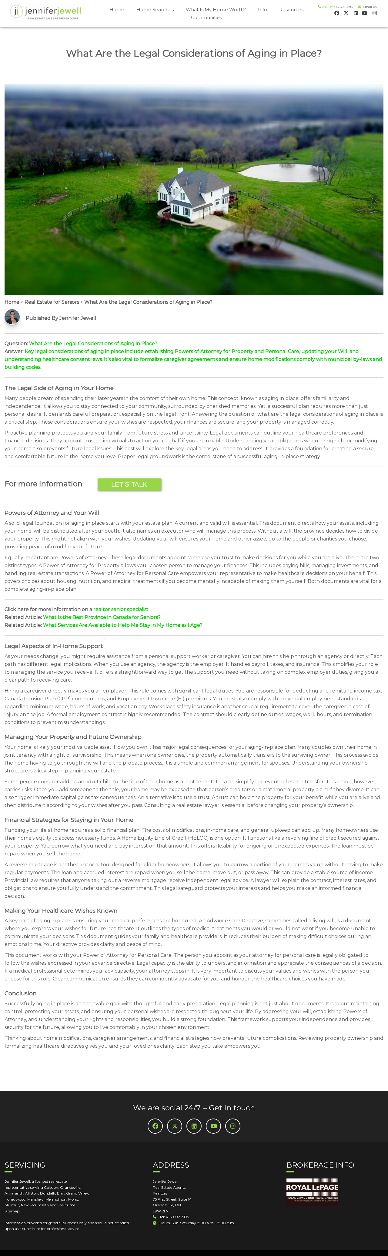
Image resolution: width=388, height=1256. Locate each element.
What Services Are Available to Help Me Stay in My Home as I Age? (122, 625)
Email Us (368, 7)
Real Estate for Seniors (52, 302)
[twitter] (346, 13)
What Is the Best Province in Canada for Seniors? (102, 617)
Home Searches (155, 9)
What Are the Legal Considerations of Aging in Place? (148, 302)
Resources (291, 9)
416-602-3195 (343, 7)
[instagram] (374, 13)
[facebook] (336, 13)
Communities (206, 17)
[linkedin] (355, 13)
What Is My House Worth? (216, 9)
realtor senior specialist (121, 609)
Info (262, 9)
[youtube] (364, 13)
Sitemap (12, 1211)
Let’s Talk (129, 484)
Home (116, 9)
